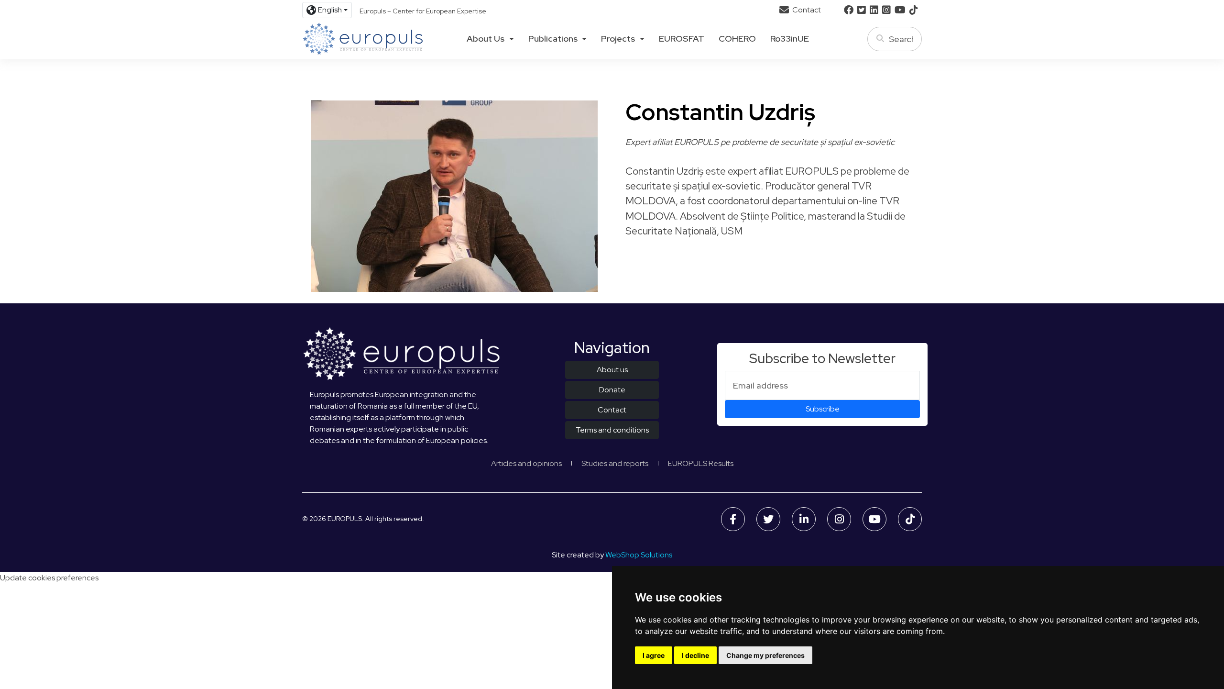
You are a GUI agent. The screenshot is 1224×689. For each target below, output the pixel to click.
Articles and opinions (526, 463)
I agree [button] (654, 655)
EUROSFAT (681, 38)
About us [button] (485, 38)
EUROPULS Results (700, 463)
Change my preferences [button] (765, 655)
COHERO (737, 38)
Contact (806, 10)
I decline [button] (695, 655)
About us (612, 370)
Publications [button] (553, 38)
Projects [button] (618, 38)
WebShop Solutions (638, 555)
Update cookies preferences (49, 578)
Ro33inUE (789, 38)
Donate (612, 390)
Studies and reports (614, 463)
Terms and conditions (612, 430)
